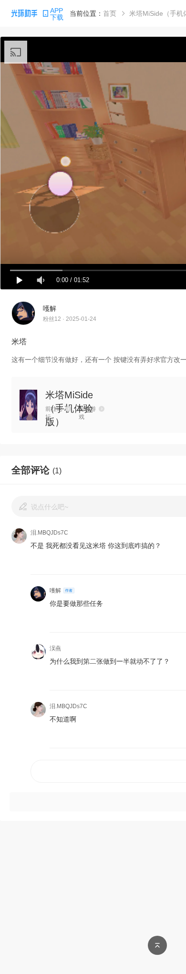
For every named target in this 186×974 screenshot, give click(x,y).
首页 (109, 13)
